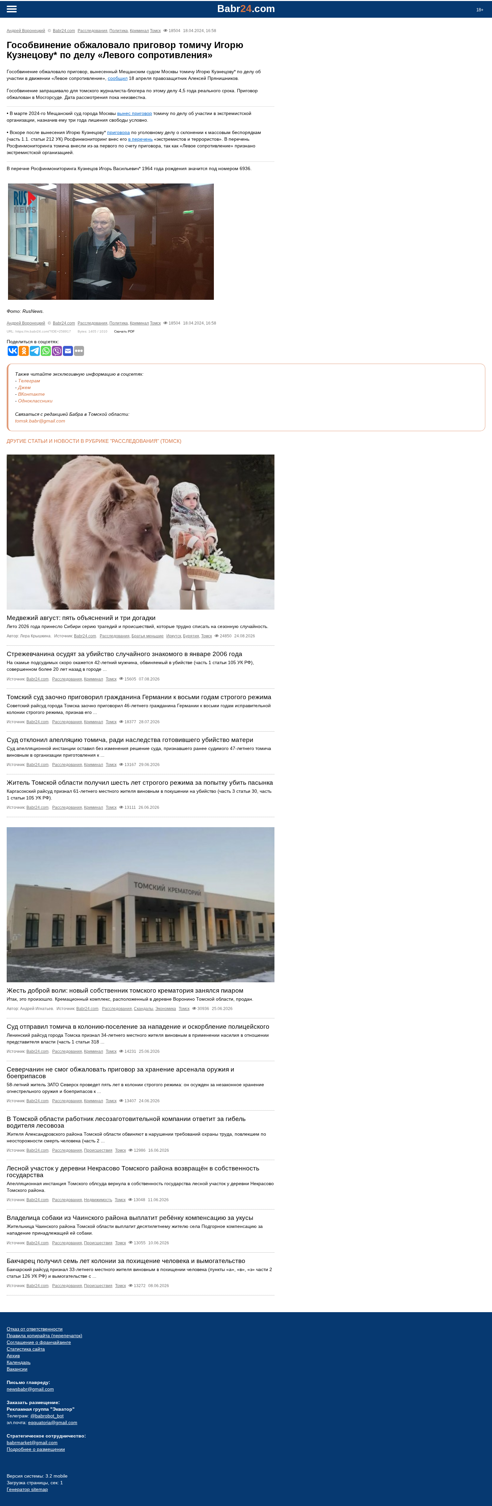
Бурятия (191, 636)
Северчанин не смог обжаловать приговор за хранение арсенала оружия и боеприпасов (120, 1073)
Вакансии (17, 1369)
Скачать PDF (124, 331)
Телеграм (29, 380)
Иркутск (173, 636)
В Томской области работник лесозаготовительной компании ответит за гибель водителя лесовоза (126, 1122)
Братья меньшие (148, 636)
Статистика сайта (26, 1349)
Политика (118, 30)
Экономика (165, 1008)
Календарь (18, 1362)
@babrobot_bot (47, 1415)
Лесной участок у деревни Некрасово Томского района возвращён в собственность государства (133, 1171)
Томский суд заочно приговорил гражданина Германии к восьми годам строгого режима (139, 697)
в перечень (140, 139)
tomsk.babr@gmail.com (40, 420)
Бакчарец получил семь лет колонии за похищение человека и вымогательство (126, 1260)
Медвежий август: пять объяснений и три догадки (81, 617)
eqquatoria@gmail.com (52, 1422)
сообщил (118, 78)
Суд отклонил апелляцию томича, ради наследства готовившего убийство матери (130, 739)
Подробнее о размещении (36, 1449)
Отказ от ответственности (35, 1329)
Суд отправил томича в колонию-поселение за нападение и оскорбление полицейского (138, 1026)
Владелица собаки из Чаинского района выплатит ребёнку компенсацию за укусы (130, 1217)
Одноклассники (35, 400)
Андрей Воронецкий (26, 30)
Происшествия (98, 1150)
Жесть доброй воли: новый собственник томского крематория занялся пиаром (125, 990)
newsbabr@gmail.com (30, 1389)
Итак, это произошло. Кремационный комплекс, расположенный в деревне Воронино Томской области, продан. (130, 999)
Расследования (92, 30)
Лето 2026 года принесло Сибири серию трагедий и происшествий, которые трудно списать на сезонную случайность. (137, 626)
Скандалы (143, 1008)
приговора (118, 132)
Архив (13, 1355)
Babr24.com (64, 30)
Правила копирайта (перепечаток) (44, 1335)
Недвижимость (98, 1200)
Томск (155, 30)
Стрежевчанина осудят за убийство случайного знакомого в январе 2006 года (124, 653)
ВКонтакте (31, 394)
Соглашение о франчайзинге (39, 1342)
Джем (24, 387)
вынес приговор (134, 113)
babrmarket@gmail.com (32, 1442)
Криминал (139, 30)
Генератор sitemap (27, 1489)
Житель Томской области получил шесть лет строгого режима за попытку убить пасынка (140, 782)
